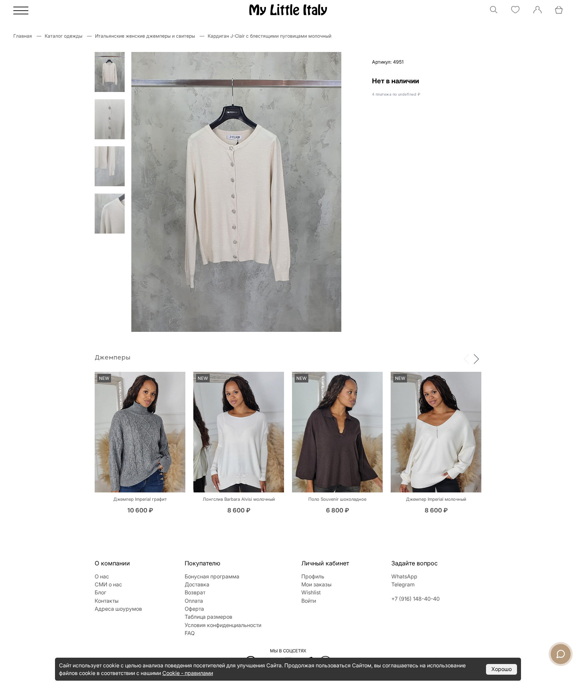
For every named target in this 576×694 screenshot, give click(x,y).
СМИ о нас (108, 584)
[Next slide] (476, 358)
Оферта (194, 608)
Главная (22, 36)
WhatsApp (404, 576)
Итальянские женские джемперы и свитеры (145, 36)
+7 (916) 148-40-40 (415, 598)
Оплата (194, 600)
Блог (100, 592)
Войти (308, 600)
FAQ (190, 633)
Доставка (197, 584)
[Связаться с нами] (561, 654)
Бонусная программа (212, 576)
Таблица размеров (208, 616)
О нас (102, 576)
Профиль (312, 576)
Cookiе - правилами (187, 673)
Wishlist (311, 592)
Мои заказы (316, 584)
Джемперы (112, 357)
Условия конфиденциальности (223, 625)
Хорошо (501, 669)
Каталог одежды (63, 36)
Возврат (195, 592)
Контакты (107, 600)
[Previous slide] (466, 358)
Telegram (403, 584)
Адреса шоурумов (118, 608)
